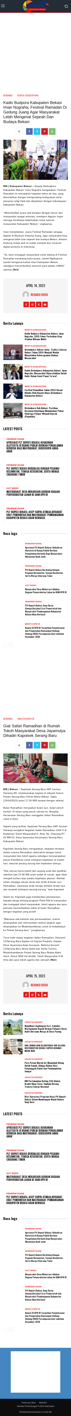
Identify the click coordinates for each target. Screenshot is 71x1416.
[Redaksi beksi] (26, 294)
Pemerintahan (15, 439)
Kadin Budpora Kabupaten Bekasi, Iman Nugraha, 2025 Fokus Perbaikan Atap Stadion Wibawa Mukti (44, 336)
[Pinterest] (44, 131)
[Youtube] (45, 304)
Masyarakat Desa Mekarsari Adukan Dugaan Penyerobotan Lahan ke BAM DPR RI (33, 493)
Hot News (12, 488)
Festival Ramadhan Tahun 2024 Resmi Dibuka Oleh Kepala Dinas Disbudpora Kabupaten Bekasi (44, 392)
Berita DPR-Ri (32, 624)
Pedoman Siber (29, 1402)
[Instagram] (32, 304)
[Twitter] (37, 131)
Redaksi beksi (39, 294)
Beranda (8, 95)
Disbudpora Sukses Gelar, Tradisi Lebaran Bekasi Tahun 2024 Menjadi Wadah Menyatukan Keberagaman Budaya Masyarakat (46, 354)
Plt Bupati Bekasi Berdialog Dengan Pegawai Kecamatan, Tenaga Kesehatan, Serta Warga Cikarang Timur (32, 471)
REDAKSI (43, 1402)
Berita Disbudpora (28, 95)
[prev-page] (5, 645)
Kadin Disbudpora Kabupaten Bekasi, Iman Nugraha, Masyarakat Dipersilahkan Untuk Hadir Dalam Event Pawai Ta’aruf (46, 373)
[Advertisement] (35, 51)
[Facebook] (29, 131)
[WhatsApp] (52, 131)
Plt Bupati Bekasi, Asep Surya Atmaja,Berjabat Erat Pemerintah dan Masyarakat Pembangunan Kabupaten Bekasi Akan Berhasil (35, 515)
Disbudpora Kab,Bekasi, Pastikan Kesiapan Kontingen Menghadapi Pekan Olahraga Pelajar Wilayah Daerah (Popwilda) (44, 412)
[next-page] (11, 645)
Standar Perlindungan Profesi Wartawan (35, 1406)
